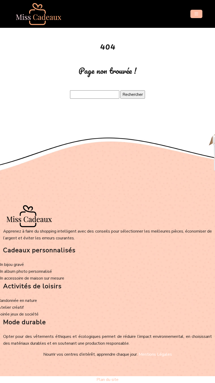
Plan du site (107, 379)
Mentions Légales (155, 354)
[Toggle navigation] (196, 14)
